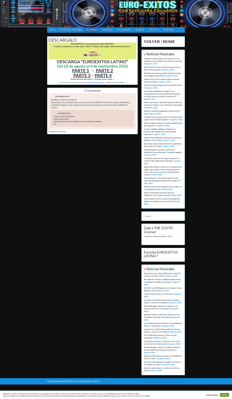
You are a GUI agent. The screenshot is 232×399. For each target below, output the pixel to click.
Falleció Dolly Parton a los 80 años (158, 294)
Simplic (87, 381)
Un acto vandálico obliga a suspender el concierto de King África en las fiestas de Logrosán (160, 131)
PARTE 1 (80, 70)
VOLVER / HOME (159, 41)
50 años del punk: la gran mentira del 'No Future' (163, 85)
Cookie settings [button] (212, 395)
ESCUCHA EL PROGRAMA (70, 29)
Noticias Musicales (160, 54)
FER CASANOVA (123, 29)
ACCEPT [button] (224, 395)
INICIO (52, 29)
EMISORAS (107, 29)
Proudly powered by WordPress (61, 381)
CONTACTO (153, 29)
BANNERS (139, 29)
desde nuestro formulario (115, 82)
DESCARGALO (92, 29)
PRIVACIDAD (168, 29)
